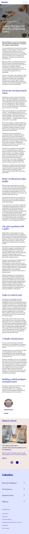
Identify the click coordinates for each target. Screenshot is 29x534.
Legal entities (5, 525)
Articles (15, 21)
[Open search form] (24, 2)
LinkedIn (6, 413)
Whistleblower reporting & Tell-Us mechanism (12, 522)
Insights (9, 21)
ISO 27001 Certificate (6, 519)
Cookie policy (5, 516)
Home (4, 21)
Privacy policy (5, 513)
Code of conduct (5, 528)
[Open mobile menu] (26, 2)
